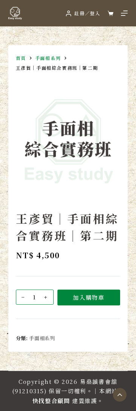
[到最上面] (120, 395)
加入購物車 (88, 297)
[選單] (124, 13)
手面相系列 (42, 338)
